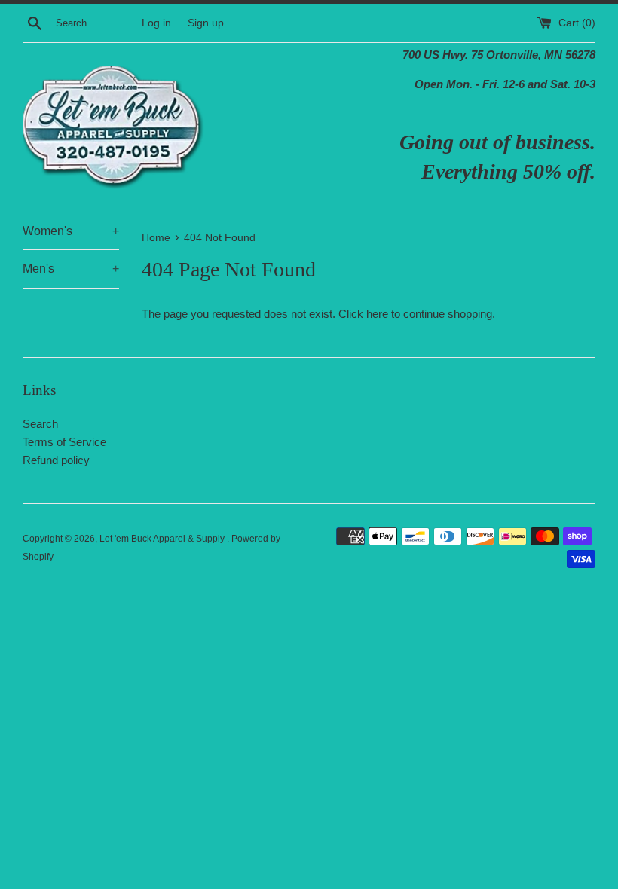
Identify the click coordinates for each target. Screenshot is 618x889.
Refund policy (56, 460)
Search (40, 423)
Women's (71, 231)
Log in (156, 23)
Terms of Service (64, 441)
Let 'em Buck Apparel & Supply (163, 538)
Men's (71, 268)
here (377, 313)
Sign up (206, 23)
